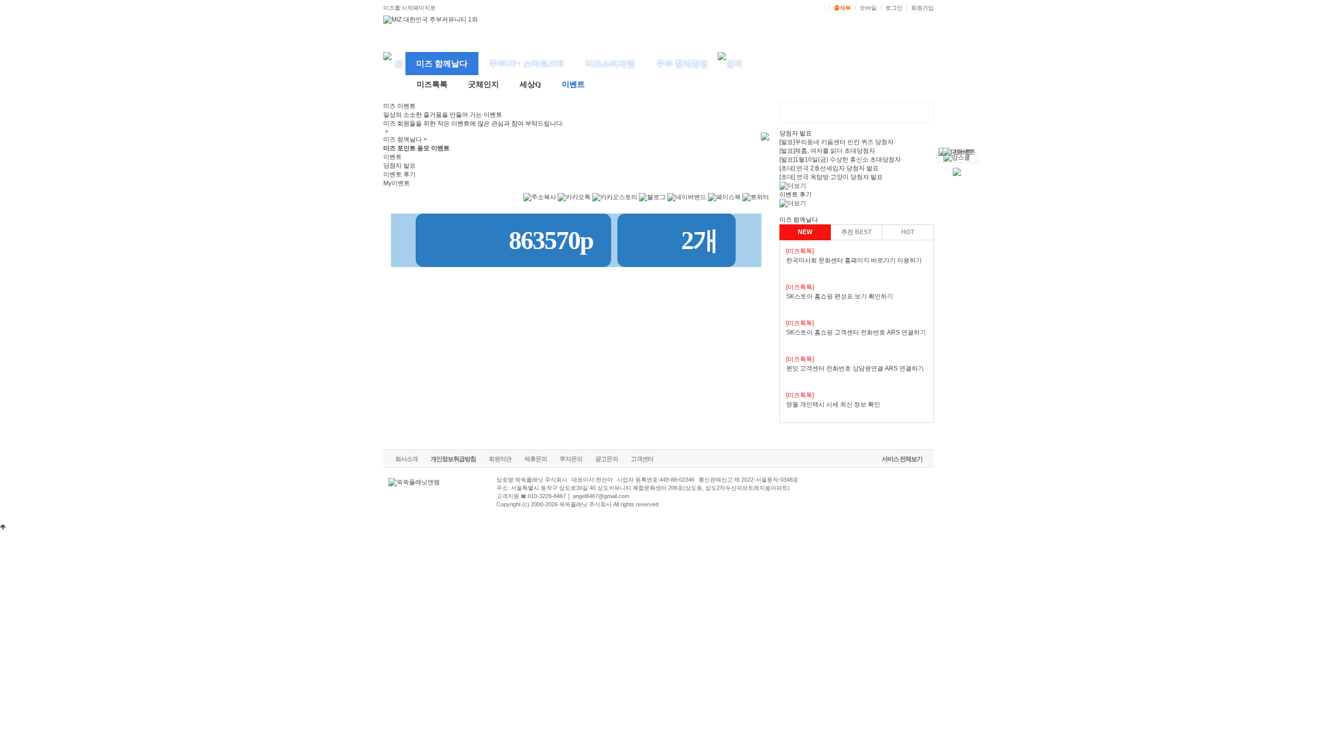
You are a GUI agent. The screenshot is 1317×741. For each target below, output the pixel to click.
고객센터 (642, 459)
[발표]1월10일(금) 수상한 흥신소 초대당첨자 (840, 159)
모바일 (868, 8)
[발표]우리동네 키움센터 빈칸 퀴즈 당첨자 (836, 142)
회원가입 (922, 8)
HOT (907, 232)
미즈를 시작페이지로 (409, 8)
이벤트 (573, 84)
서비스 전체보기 (902, 459)
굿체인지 (483, 84)
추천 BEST (856, 232)
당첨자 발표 (399, 165)
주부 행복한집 (682, 63)
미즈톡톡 (432, 84)
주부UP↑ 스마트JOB (526, 63)
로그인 (893, 8)
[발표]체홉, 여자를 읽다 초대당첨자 (827, 150)
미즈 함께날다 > (405, 139)
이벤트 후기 (399, 174)
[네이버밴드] (686, 202)
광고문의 (606, 459)
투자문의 (571, 459)
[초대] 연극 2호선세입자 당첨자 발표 (829, 168)
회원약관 (500, 459)
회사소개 (406, 459)
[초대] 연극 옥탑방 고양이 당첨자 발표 (831, 177)
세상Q (530, 84)
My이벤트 (396, 183)
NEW (805, 232)
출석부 (842, 8)
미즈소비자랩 (610, 63)
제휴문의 (535, 459)
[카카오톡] (574, 202)
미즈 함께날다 (442, 63)
